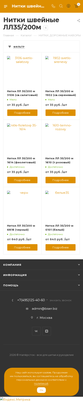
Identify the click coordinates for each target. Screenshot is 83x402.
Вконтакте (36, 331)
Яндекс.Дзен (46, 331)
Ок (41, 390)
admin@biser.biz (44, 308)
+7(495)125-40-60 (31, 300)
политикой (41, 383)
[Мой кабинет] (68, 6)
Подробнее (22, 112)
